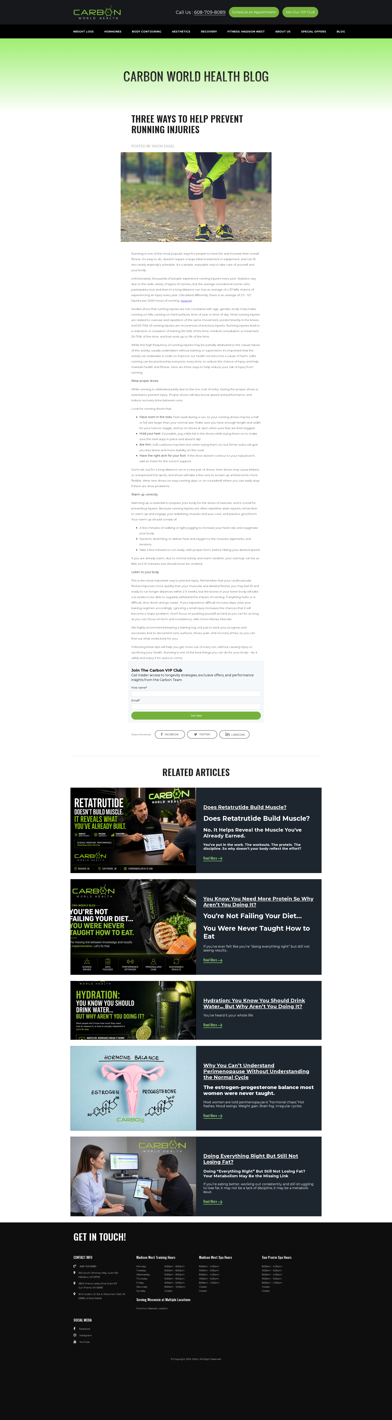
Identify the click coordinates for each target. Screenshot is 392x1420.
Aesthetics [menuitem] (181, 31)
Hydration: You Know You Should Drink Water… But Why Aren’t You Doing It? (254, 1003)
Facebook (84, 1328)
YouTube (84, 1341)
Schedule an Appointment (254, 12)
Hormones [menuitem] (112, 31)
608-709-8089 (210, 12)
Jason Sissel (163, 146)
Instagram (85, 1335)
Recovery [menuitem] (209, 31)
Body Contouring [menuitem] (146, 31)
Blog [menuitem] (341, 31)
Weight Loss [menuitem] (83, 31)
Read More (210, 858)
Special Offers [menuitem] (313, 31)
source (186, 300)
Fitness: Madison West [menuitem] (246, 31)
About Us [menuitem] (283, 31)
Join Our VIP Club (300, 12)
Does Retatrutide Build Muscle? (244, 807)
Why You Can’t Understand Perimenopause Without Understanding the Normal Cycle (256, 1071)
